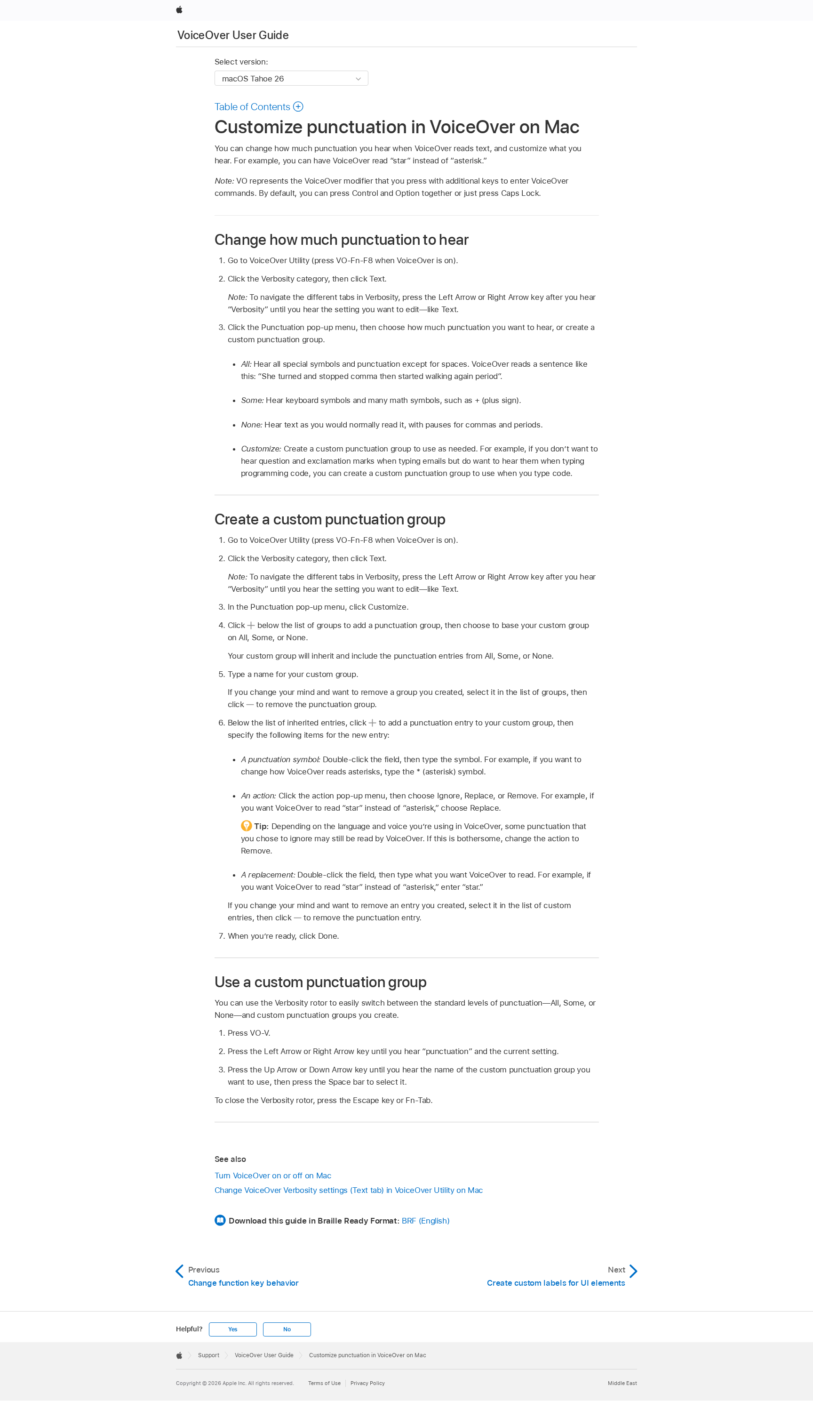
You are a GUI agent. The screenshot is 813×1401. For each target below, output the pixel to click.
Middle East (622, 1383)
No (287, 1329)
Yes (233, 1329)
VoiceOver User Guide (233, 35)
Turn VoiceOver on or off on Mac (273, 1175)
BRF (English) (425, 1220)
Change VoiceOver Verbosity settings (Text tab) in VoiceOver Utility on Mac (349, 1190)
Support (208, 1355)
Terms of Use (324, 1383)
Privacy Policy (368, 1383)
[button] (259, 106)
